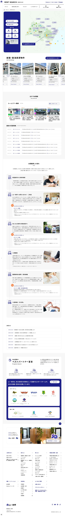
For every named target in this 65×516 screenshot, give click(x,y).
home (4, 9)
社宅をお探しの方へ (15, 6)
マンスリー (25, 6)
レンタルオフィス (34, 6)
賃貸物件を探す (12, 9)
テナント (6, 6)
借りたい (7, 9)
